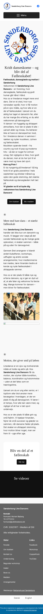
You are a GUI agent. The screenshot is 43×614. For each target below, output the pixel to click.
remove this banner (30, 610)
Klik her (21, 462)
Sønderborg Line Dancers (21, 6)
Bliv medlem (29, 202)
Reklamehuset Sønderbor (23, 590)
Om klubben (14, 202)
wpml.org (20, 608)
